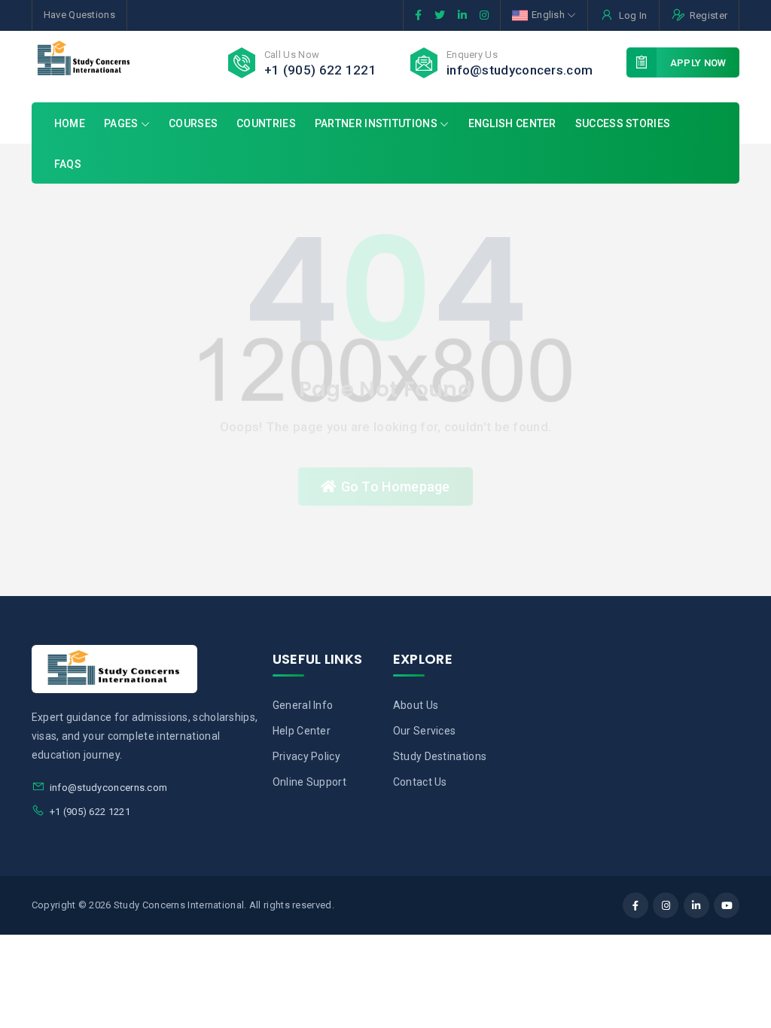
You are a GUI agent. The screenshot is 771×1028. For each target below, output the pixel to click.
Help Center (302, 731)
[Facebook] (635, 905)
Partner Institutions (376, 123)
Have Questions (79, 14)
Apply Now (698, 62)
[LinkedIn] (696, 905)
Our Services (424, 731)
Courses (193, 123)
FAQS (67, 164)
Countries (266, 123)
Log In (633, 15)
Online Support (309, 782)
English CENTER (512, 123)
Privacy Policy (306, 756)
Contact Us (420, 782)
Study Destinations (439, 756)
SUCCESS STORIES (623, 123)
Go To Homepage (395, 486)
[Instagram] (665, 905)
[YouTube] (726, 905)
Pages (122, 123)
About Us (415, 705)
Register (708, 15)
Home (69, 123)
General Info (303, 705)
